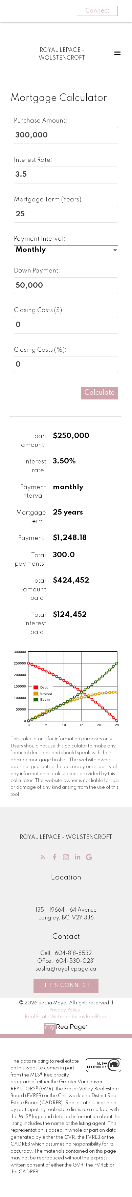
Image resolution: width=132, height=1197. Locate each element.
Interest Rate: (33, 160)
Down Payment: (37, 271)
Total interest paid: (35, 623)
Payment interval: (33, 491)
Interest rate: (35, 466)
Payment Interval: (40, 239)
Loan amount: (33, 440)
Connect (97, 11)
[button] (43, 857)
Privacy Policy (64, 1010)
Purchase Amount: (40, 121)
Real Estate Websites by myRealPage (66, 1017)
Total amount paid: (34, 589)
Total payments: (30, 559)
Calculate (100, 393)
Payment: (32, 538)
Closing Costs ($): (39, 310)
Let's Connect (66, 985)
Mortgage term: (31, 517)
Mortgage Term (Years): (48, 200)
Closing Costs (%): (40, 350)
